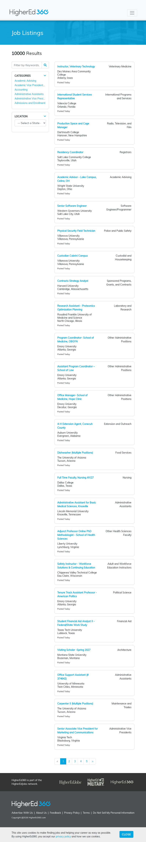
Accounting (21, 89)
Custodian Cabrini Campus (72, 255)
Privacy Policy (72, 812)
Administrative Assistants (29, 94)
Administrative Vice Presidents (32, 98)
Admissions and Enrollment (30, 103)
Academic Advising (25, 80)
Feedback (55, 812)
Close (126, 834)
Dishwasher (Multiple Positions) (75, 452)
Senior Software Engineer (72, 205)
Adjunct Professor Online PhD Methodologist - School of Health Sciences (76, 535)
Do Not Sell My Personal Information (113, 812)
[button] (45, 76)
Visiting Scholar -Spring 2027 (73, 650)
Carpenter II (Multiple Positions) (75, 703)
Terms (86, 812)
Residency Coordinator (70, 152)
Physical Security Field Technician (76, 230)
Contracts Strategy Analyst (72, 280)
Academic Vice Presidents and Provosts (37, 85)
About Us (41, 812)
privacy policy (63, 836)
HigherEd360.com (37, 817)
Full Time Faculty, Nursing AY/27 (75, 477)
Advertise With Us (22, 812)
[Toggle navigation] (132, 12)
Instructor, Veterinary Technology (76, 66)
